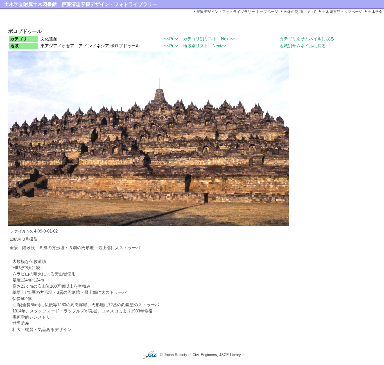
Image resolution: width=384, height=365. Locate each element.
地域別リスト (195, 46)
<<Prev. (171, 39)
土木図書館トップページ (342, 12)
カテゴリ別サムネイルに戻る (306, 39)
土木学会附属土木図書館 (30, 4)
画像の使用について (300, 12)
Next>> (228, 39)
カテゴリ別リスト (200, 39)
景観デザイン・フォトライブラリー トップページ (237, 12)
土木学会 (375, 12)
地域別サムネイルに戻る (302, 46)
